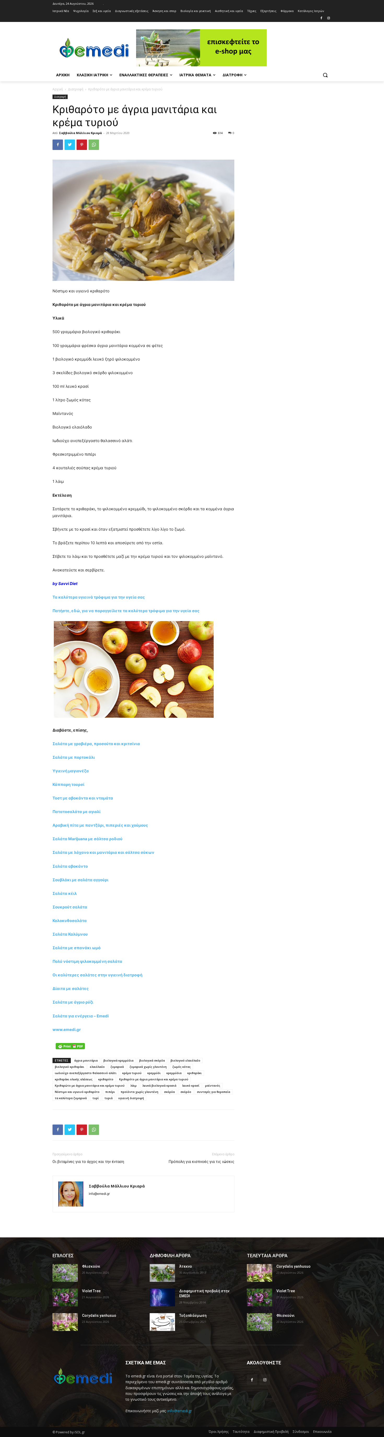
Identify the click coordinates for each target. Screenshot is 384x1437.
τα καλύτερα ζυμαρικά (71, 1098)
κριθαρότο (105, 1079)
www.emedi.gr (67, 1029)
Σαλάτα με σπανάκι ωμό (77, 947)
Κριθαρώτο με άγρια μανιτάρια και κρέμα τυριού (90, 1085)
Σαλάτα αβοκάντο (70, 866)
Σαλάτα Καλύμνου (70, 934)
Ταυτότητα (241, 1431)
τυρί (95, 1098)
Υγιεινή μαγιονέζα (71, 770)
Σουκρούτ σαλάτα (70, 907)
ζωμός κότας (181, 1067)
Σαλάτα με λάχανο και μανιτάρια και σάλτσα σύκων (103, 852)
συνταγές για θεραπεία (213, 1092)
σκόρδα (169, 1092)
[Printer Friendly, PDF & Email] (70, 1046)
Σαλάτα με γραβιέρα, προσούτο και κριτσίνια (96, 743)
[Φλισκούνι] (65, 1273)
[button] (325, 75)
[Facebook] (321, 18)
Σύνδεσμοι (301, 1431)
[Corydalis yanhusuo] (65, 1322)
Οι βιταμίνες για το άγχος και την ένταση (88, 1161)
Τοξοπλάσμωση (193, 1315)
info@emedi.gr (179, 1410)
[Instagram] (328, 18)
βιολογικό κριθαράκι (69, 1067)
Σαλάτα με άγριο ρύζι (73, 1002)
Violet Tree (91, 1291)
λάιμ (133, 1085)
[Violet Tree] (65, 1297)
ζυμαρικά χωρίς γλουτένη (148, 1067)
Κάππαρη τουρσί (68, 784)
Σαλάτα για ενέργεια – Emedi (81, 1015)
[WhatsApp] (94, 145)
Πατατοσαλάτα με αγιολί (77, 811)
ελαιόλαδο (97, 1067)
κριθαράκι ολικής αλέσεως (73, 1079)
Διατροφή (75, 89)
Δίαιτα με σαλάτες (71, 988)
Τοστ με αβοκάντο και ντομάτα (83, 798)
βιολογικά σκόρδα (152, 1060)
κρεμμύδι (154, 1073)
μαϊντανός (212, 1085)
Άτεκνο (185, 1266)
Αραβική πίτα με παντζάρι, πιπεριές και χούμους (100, 825)
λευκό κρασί (190, 1085)
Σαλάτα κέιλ (65, 893)
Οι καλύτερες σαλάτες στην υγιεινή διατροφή (97, 974)
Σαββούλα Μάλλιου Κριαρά (80, 133)
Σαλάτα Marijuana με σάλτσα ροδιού (88, 838)
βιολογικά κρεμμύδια (118, 1060)
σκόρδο (186, 1092)
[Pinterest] (82, 145)
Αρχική (58, 89)
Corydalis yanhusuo (99, 1315)
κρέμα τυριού (132, 1073)
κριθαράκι (194, 1073)
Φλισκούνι (91, 1266)
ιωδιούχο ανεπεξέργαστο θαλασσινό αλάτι (86, 1073)
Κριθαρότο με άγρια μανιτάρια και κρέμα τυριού (153, 1079)
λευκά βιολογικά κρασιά (159, 1085)
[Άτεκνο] (162, 1273)
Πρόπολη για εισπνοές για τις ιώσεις (201, 1161)
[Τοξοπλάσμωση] (162, 1322)
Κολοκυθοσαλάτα (70, 920)
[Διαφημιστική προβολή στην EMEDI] (162, 1297)
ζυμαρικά (117, 1067)
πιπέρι (110, 1092)
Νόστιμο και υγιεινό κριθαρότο (77, 1092)
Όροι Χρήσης (219, 1431)
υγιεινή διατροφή (131, 1098)
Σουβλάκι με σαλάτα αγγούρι (80, 879)
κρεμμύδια (174, 1073)
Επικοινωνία (322, 1431)
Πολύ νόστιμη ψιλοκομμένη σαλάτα (87, 961)
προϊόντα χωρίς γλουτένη (139, 1092)
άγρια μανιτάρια (86, 1060)
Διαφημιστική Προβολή (271, 1431)
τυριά (108, 1098)
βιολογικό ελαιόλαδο (185, 1060)
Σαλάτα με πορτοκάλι (74, 757)
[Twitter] (70, 145)
